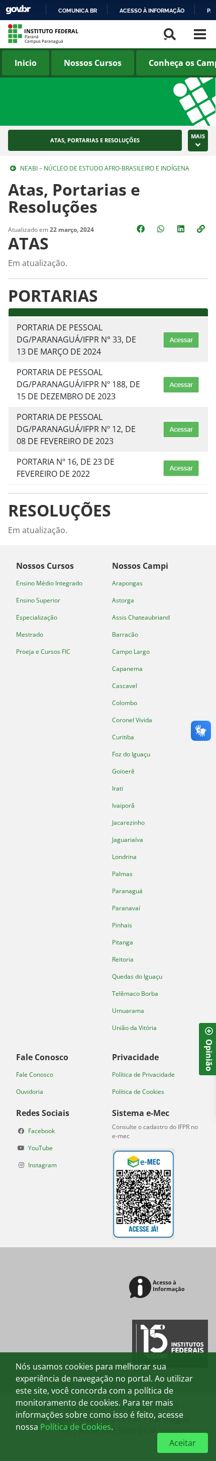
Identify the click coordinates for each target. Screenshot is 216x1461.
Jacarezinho (128, 822)
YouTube (40, 1148)
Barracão (125, 634)
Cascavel (124, 685)
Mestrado (29, 634)
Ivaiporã (123, 805)
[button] (202, 229)
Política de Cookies (138, 1091)
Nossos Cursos (93, 62)
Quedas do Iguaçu (137, 976)
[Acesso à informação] (158, 1287)
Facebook (41, 1131)
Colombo (124, 703)
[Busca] (170, 34)
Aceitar (182, 1442)
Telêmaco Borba (135, 993)
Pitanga (122, 942)
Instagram (42, 1165)
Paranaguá (127, 891)
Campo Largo (131, 651)
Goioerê (123, 771)
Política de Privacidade (143, 1074)
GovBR (18, 10)
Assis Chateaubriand (141, 617)
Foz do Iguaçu (131, 754)
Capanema (127, 668)
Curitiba (123, 737)
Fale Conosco (34, 1074)
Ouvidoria (29, 1091)
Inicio (26, 62)
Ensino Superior (38, 600)
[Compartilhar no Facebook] (142, 229)
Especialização (36, 617)
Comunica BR (77, 10)
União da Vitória (134, 1027)
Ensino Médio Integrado (49, 583)
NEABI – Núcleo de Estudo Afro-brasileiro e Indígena (104, 168)
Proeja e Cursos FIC (43, 651)
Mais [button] (198, 136)
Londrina (124, 856)
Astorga (123, 600)
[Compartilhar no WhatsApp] (162, 229)
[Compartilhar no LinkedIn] (182, 229)
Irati (117, 788)
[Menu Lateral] (200, 34)
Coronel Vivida (132, 720)
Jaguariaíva (127, 839)
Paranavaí (126, 908)
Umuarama (128, 1010)
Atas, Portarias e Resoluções (95, 140)
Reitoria (123, 959)
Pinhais (122, 925)
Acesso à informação (152, 10)
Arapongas (127, 583)
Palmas (122, 874)
